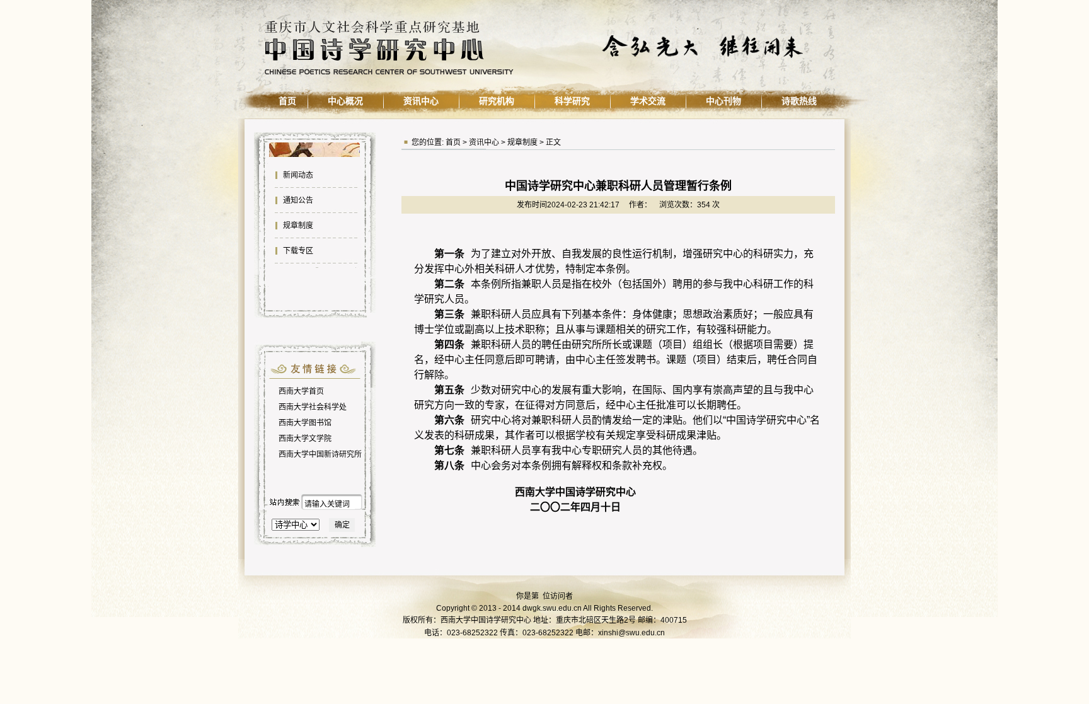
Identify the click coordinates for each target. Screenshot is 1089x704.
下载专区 (297, 250)
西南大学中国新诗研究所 (320, 454)
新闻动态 (297, 175)
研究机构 (496, 101)
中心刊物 (723, 101)
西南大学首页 (301, 391)
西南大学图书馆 (305, 422)
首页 (287, 101)
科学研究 (572, 101)
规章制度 (297, 225)
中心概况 (345, 101)
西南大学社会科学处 (313, 407)
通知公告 (297, 200)
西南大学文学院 (305, 438)
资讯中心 (421, 101)
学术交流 (648, 101)
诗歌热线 (799, 101)
